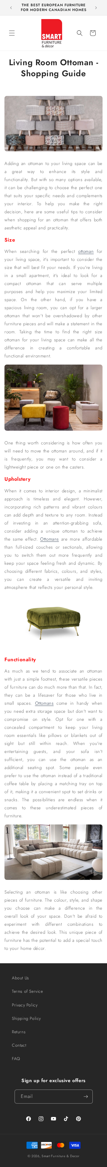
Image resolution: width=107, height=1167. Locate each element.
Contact (19, 1045)
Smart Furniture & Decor (60, 1156)
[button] (11, 33)
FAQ (16, 1059)
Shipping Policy (26, 1018)
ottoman (86, 251)
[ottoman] (53, 430)
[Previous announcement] (11, 7)
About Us (20, 978)
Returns (19, 1032)
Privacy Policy (24, 1005)
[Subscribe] (85, 1097)
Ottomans (49, 539)
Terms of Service (27, 991)
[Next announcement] (96, 7)
